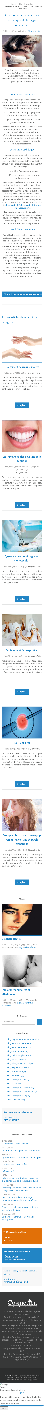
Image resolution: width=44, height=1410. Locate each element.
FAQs (29, 1380)
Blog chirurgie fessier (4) (18, 1079)
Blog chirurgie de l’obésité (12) (20, 1087)
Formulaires (10, 1380)
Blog (21, 4)
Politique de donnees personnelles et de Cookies (21, 1378)
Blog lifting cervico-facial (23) (20, 1063)
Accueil (13, 4)
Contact (34, 1380)
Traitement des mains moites (22, 367)
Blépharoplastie (11, 938)
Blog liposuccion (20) (16, 1059)
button (4, 1408)
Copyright (22, 1376)
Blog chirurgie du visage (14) (19, 1095)
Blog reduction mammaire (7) (20, 1043)
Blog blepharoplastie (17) (18, 1067)
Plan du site (19, 1380)
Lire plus (21, 405)
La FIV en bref (22, 743)
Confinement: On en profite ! (22, 650)
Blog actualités (34, 31)
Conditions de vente (32, 1376)
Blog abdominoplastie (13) (19, 1055)
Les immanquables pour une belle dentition (21, 1150)
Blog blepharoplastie (27, 947)
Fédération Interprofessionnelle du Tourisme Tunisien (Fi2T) (22, 1348)
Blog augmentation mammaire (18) (23, 1039)
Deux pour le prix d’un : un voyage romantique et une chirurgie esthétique (22, 839)
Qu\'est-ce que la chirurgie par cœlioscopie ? (21, 1157)
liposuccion (23, 208)
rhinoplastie (10, 205)
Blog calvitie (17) (14, 1083)
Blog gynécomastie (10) (17, 1051)
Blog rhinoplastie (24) (17, 1071)
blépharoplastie (24, 205)
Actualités (29, 4)
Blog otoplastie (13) (15, 1075)
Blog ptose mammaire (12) (19, 1047)
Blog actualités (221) (16, 1099)
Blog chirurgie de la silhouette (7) (22, 1091)
